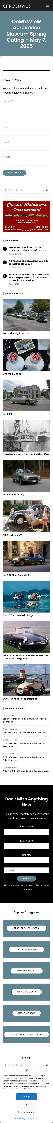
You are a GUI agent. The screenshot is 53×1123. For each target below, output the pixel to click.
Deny (26, 1104)
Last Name (26, 841)
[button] (26, 1070)
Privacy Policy (31, 1119)
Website (6, 156)
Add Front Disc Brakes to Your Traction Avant (26, 771)
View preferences (26, 1112)
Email (6, 142)
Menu (47, 6)
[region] (26, 216)
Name (6, 127)
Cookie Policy (20, 1119)
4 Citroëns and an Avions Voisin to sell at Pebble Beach (24, 745)
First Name (26, 827)
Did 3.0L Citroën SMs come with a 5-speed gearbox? (24, 720)
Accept (26, 1096)
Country (26, 855)
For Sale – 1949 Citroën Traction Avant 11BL (24, 732)
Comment (8, 101)
